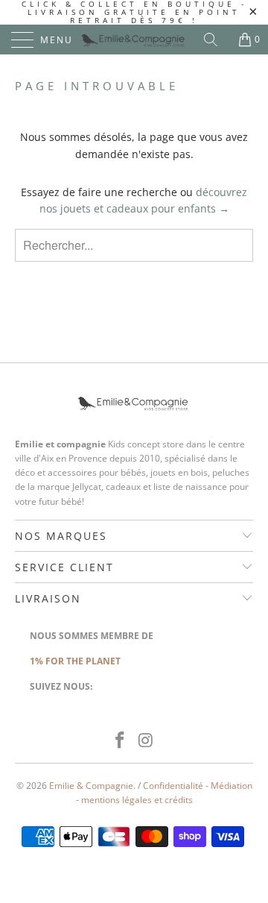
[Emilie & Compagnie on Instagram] (146, 741)
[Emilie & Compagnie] (134, 39)
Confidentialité (173, 785)
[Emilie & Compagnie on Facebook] (120, 741)
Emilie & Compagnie (91, 785)
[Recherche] (215, 39)
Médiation (231, 785)
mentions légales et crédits (137, 799)
